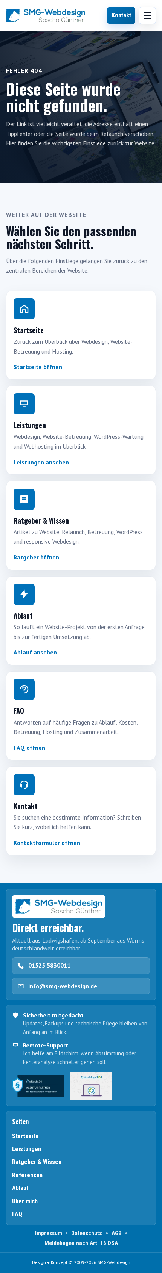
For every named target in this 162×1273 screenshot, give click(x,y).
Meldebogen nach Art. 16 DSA (81, 1243)
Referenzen (27, 1175)
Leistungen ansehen (41, 462)
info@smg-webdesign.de (62, 986)
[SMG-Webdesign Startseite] (45, 15)
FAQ (17, 1214)
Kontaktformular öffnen (47, 842)
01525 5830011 (49, 965)
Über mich (25, 1201)
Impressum (48, 1233)
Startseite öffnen (38, 367)
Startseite (25, 1136)
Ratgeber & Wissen (36, 1161)
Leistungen (26, 1149)
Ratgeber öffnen (36, 557)
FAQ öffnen (29, 747)
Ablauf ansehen (35, 652)
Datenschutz (86, 1233)
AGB (117, 1233)
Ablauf (20, 1188)
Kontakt (121, 15)
